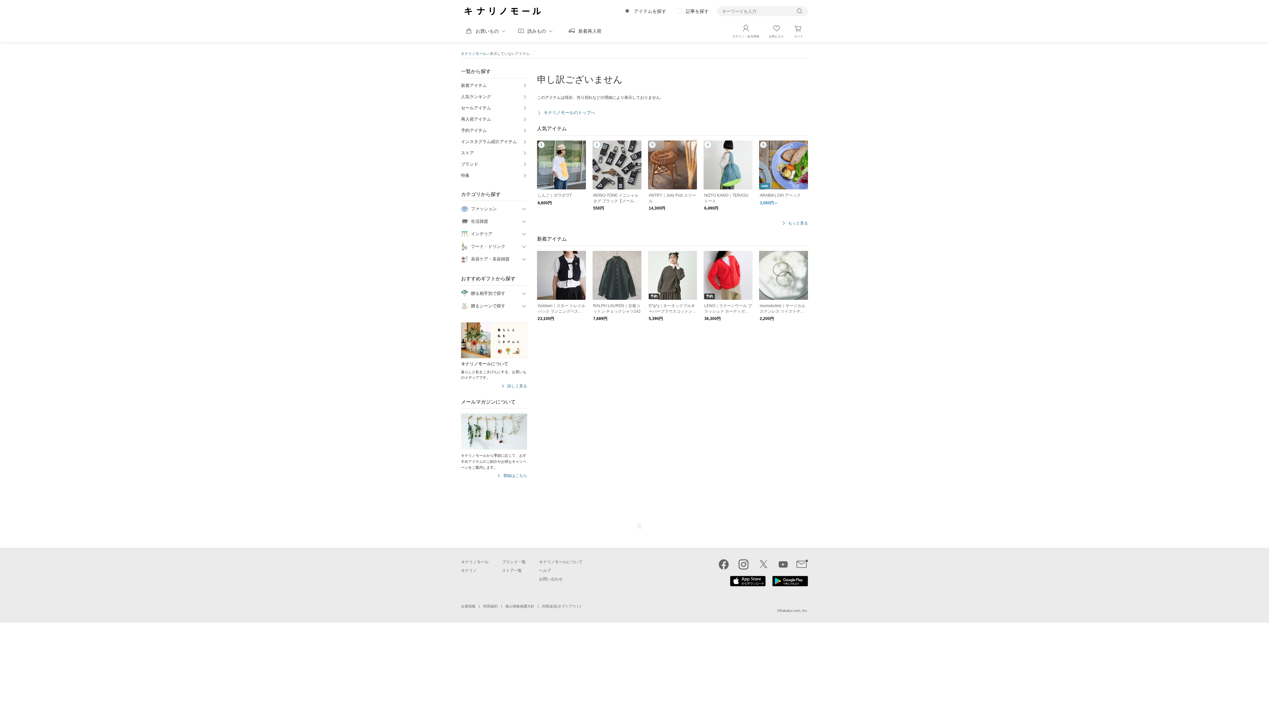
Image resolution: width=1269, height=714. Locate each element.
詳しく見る (517, 386)
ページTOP (639, 526)
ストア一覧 (512, 570)
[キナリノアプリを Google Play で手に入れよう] (790, 584)
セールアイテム (476, 107)
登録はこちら (515, 476)
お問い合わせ (551, 579)
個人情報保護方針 (519, 606)
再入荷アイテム (476, 119)
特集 (465, 175)
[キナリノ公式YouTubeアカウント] (783, 564)
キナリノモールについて (561, 562)
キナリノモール (473, 54)
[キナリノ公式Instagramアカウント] (743, 564)
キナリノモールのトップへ (569, 112)
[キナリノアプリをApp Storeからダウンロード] (748, 584)
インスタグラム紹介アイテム (489, 141)
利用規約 (490, 606)
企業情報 (468, 606)
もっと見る (798, 223)
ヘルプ (545, 570)
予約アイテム (474, 130)
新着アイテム (474, 85)
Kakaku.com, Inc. (794, 611)
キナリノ (469, 570)
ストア (467, 152)
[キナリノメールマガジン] (802, 564)
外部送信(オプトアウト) (561, 606)
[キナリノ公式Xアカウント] (763, 564)
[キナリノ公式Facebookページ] (723, 564)
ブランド (469, 164)
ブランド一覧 (514, 562)
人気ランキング (476, 96)
